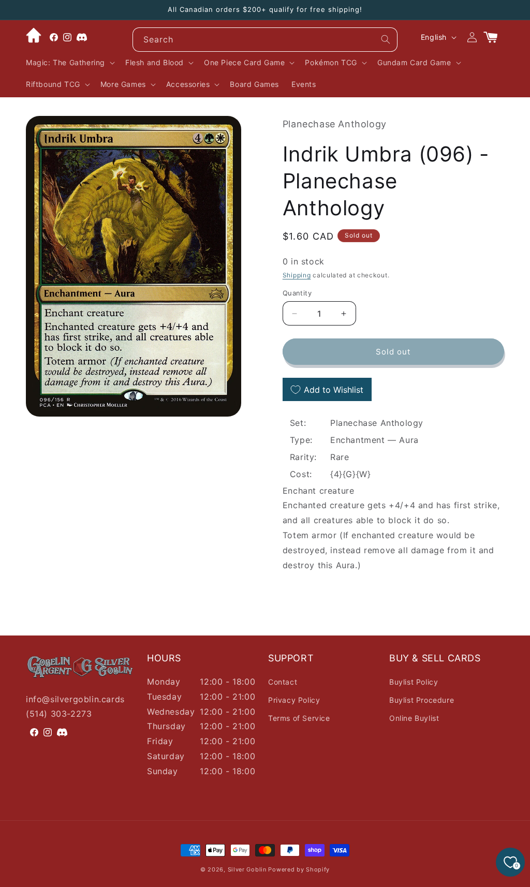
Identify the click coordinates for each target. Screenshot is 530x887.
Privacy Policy (294, 700)
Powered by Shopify (299, 869)
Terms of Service (299, 718)
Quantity (297, 293)
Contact (282, 681)
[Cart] (494, 37)
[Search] (385, 39)
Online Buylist (414, 718)
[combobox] (265, 39)
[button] (69, 62)
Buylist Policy (413, 681)
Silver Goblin (247, 869)
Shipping (297, 275)
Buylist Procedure (421, 700)
